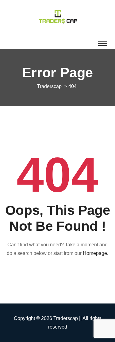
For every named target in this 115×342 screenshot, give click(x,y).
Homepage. (95, 253)
